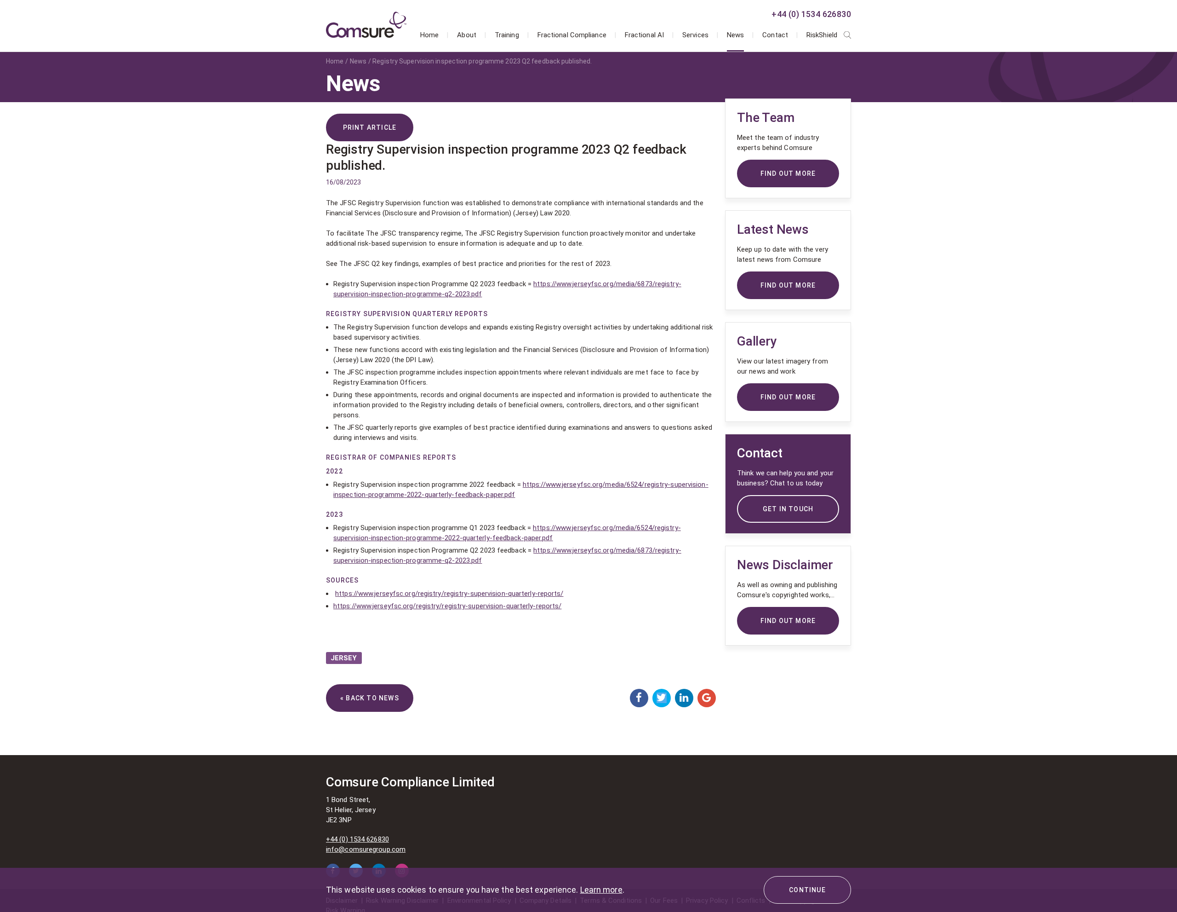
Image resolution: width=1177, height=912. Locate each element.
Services (695, 35)
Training (507, 35)
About (466, 35)
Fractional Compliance (571, 35)
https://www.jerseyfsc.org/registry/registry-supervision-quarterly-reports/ (449, 593)
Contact (775, 35)
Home (429, 35)
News (735, 35)
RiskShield (821, 35)
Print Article (370, 127)
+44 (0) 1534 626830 (811, 14)
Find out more (788, 620)
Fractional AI (644, 35)
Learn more (601, 890)
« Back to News (369, 698)
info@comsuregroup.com (366, 849)
